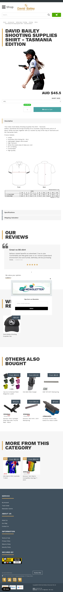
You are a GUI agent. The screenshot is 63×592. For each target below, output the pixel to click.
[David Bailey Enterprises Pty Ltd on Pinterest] (20, 579)
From (14, 375)
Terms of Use (6, 538)
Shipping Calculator (11, 218)
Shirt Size (56, 98)
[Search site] (49, 15)
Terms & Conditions (19, 576)
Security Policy (6, 547)
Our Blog (4, 523)
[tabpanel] (32, 257)
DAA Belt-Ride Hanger (30, 392)
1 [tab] (31, 272)
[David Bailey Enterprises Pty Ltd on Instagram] (14, 579)
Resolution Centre (7, 508)
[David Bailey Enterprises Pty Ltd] (26, 7)
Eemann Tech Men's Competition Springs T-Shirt (30, 478)
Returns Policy (6, 544)
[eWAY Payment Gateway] (12, 560)
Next (59, 88)
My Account (5, 502)
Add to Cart (48, 109)
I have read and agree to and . (18, 576)
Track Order (5, 505)
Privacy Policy (6, 541)
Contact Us (5, 526)
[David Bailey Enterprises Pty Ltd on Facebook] (4, 579)
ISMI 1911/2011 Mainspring (51, 392)
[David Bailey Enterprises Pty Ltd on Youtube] (9, 579)
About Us (4, 520)
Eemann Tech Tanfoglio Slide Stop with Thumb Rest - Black (10, 420)
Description (8, 121)
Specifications (9, 212)
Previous (57, 88)
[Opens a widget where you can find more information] (6, 589)
